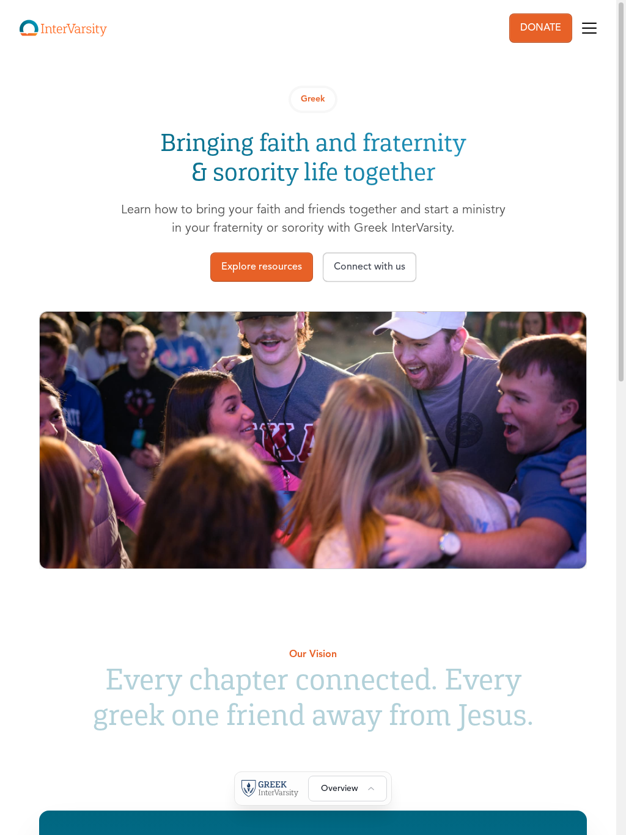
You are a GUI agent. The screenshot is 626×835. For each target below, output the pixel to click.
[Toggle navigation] (589, 28)
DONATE (540, 28)
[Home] (63, 28)
